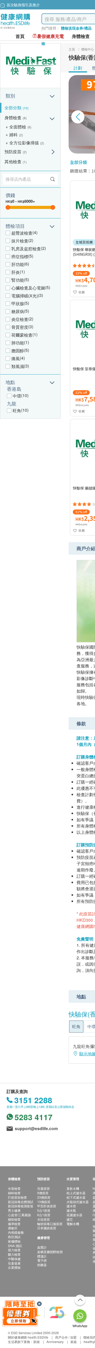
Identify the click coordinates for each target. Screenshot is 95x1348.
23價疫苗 (43, 1197)
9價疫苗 (43, 1193)
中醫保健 (14, 1258)
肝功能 (17, 264)
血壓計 (42, 1247)
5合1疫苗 (43, 1210)
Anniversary (55, 1341)
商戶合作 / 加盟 (66, 1337)
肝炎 (15, 272)
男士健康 (14, 1210)
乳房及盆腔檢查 (26, 249)
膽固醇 (17, 351)
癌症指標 (19, 256)
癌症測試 (14, 1236)
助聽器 (42, 1264)
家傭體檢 (14, 1241)
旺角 (17, 410)
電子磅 (42, 1260)
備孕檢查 (14, 1223)
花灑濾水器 (74, 1215)
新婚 (36, 1341)
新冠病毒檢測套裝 (20, 1206)
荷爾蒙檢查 (21, 335)
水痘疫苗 (43, 1219)
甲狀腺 (17, 304)
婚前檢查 (14, 1219)
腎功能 (17, 280)
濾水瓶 (71, 1210)
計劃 (78, 68)
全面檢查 (14, 1188)
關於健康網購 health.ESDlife (28, 1337)
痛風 (15, 358)
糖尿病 (17, 311)
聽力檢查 (14, 1254)
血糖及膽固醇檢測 (50, 1251)
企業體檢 (14, 1267)
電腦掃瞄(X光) (24, 296)
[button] (77, 116)
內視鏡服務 (16, 1232)
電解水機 (72, 1223)
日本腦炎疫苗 (46, 1228)
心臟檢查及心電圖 (28, 288)
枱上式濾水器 (76, 1193)
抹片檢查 (19, 241)
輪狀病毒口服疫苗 (50, 1223)
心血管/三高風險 (19, 1215)
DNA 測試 (15, 1245)
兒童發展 (14, 1263)
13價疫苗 (43, 1201)
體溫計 (42, 1256)
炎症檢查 (19, 319)
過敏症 (12, 1228)
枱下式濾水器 (76, 1197)
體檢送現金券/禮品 (76, 28)
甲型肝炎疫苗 (46, 1206)
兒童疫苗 (43, 1188)
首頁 (20, 36)
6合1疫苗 (43, 1215)
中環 (17, 396)
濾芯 (69, 1219)
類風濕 (17, 366)
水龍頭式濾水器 (77, 1201)
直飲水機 (72, 1188)
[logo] (15, 28)
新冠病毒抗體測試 (20, 1201)
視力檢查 (14, 1250)
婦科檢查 (14, 1193)
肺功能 (17, 343)
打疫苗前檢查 (17, 1197)
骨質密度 (19, 327)
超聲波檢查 (21, 233)
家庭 (73, 1341)
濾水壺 (71, 1206)
